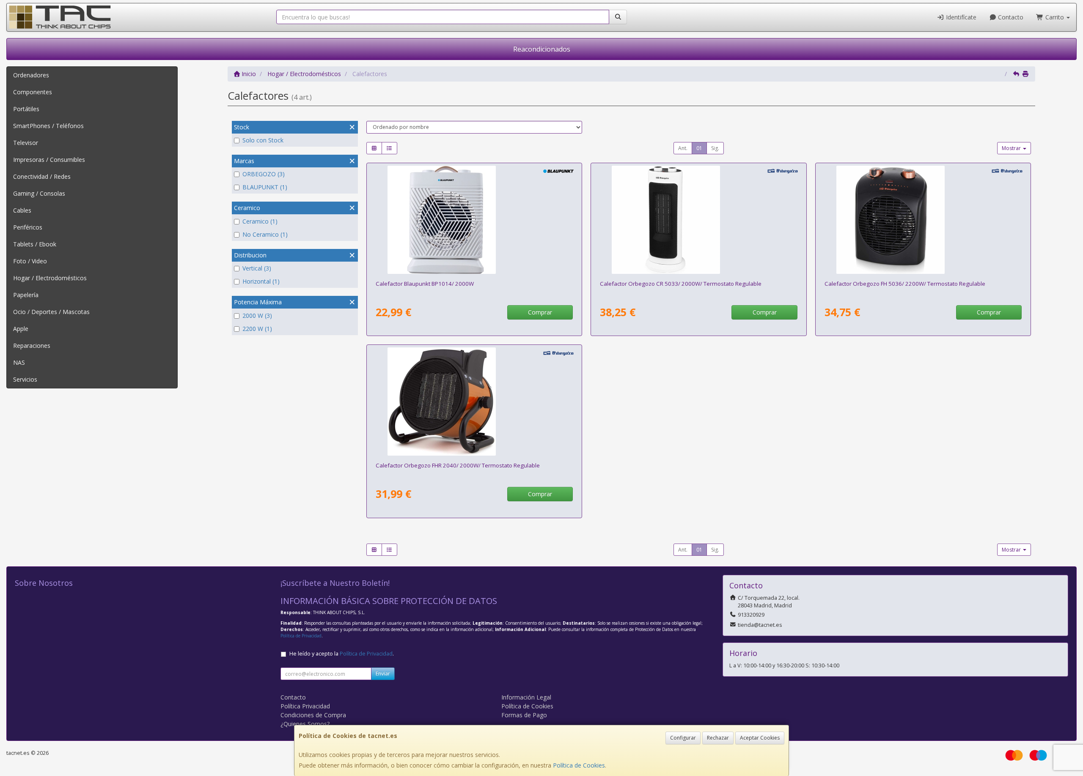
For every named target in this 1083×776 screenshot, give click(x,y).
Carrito (1055, 17)
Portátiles (26, 109)
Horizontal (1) (261, 281)
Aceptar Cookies (760, 737)
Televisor (25, 143)
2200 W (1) (257, 329)
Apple (20, 329)
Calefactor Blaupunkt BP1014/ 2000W (425, 283)
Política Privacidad (305, 706)
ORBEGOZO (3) (263, 174)
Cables (22, 210)
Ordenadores (31, 75)
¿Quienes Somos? (305, 724)
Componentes (32, 92)
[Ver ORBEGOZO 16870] (474, 401)
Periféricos (27, 227)
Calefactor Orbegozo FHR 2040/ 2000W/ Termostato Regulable (458, 465)
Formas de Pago (524, 715)
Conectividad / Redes (42, 176)
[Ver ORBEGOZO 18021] (698, 220)
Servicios (25, 379)
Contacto (1009, 17)
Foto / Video (30, 261)
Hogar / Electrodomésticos (50, 278)
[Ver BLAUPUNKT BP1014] (474, 220)
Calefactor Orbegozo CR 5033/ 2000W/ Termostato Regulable (680, 283)
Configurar (683, 737)
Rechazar (718, 737)
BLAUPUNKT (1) (264, 187)
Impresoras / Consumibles (49, 160)
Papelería (25, 295)
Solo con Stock (262, 140)
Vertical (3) (256, 268)
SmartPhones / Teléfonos (48, 126)
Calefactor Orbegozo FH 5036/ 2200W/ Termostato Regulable (905, 283)
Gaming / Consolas (39, 193)
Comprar (540, 312)
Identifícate (960, 17)
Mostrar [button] (1012, 148)
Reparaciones (31, 346)
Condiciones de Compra (313, 715)
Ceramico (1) (260, 221)
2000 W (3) (257, 315)
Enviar (383, 673)
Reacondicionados (541, 49)
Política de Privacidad (301, 636)
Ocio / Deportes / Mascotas (51, 312)
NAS (19, 362)
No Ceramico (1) (265, 234)
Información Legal (526, 697)
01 (699, 148)
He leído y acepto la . (341, 653)
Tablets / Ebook (34, 244)
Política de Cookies (579, 765)
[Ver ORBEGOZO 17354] (923, 220)
